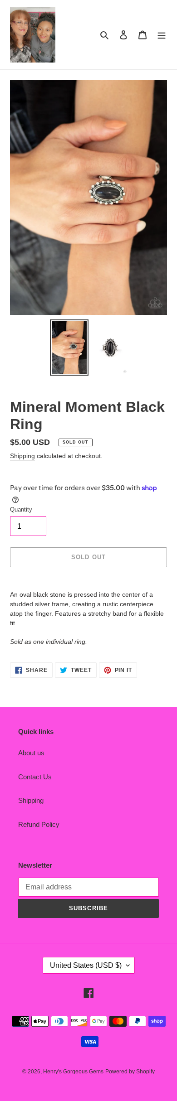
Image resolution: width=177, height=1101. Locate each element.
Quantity (21, 509)
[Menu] (161, 34)
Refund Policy (38, 824)
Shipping (22, 455)
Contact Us (35, 777)
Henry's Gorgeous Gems (73, 1071)
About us (31, 753)
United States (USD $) (86, 965)
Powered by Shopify (130, 1071)
